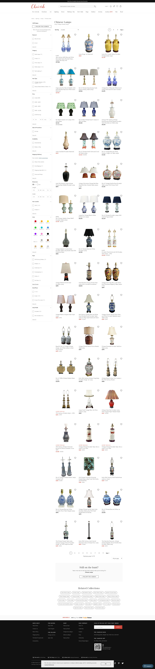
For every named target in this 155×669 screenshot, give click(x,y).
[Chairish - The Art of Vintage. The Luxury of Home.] (38, 6)
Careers (80, 631)
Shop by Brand (66, 628)
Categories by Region (68, 631)
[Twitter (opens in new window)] (123, 663)
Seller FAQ (50, 638)
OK (106, 663)
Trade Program (51, 628)
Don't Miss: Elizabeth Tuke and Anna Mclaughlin (77, 1)
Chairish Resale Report (83, 640)
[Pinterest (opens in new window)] (119, 663)
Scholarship (81, 637)
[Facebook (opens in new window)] (115, 663)
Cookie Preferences (49, 664)
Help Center (35, 625)
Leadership (81, 628)
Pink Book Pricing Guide (38, 637)
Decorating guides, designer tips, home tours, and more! (106, 634)
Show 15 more (35, 284)
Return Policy (35, 631)
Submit (118, 627)
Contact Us (35, 628)
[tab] (41, 39)
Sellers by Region (67, 634)
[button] (117, 6)
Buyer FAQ (50, 625)
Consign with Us (51, 634)
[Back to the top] (152, 661)
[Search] (95, 6)
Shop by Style (66, 625)
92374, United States (43, 158)
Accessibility (35, 640)
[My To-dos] (110, 6)
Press (80, 634)
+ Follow (42, 26)
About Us (81, 625)
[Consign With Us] (114, 6)
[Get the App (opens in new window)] (98, 647)
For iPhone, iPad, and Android (100, 640)
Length (34, 187)
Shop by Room (66, 637)
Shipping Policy (36, 634)
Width (34, 194)
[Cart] (120, 6)
